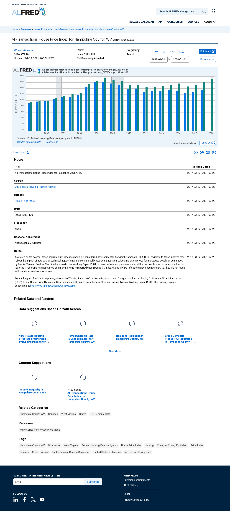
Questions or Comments (137, 480)
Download (206, 59)
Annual (45, 452)
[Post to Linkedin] (214, 152)
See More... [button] (116, 351)
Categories (175, 21)
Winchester (54, 445)
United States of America (107, 452)
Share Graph (20, 152)
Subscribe (93, 481)
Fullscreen (206, 142)
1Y (156, 52)
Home (15, 29)
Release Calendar (141, 21)
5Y (164, 52)
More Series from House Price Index (40, 429)
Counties (53, 414)
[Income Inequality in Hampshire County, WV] (34, 377)
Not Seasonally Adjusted (137, 452)
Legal (127, 493)
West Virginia (68, 414)
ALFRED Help (131, 485)
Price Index (197, 445)
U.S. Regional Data (100, 414)
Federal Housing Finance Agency (100, 445)
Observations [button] (22, 50)
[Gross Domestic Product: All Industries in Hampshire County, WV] (180, 323)
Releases (26, 29)
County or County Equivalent (172, 445)
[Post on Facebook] (202, 152)
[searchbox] (182, 11)
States (82, 414)
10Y (172, 52)
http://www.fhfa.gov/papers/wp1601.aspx (52, 285)
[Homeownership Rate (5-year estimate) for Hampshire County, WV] (83, 323)
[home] (29, 11)
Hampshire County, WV (32, 414)
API (160, 21)
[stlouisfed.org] (29, 4)
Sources (193, 21)
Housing (149, 445)
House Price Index (43, 29)
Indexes (24, 452)
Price (35, 452)
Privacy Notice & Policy (136, 499)
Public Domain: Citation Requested (71, 452)
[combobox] (182, 11)
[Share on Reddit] (208, 152)
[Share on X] (196, 152)
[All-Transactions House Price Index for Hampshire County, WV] (83, 377)
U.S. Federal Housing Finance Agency (35, 186)
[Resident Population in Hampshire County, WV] (132, 323)
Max (181, 52)
